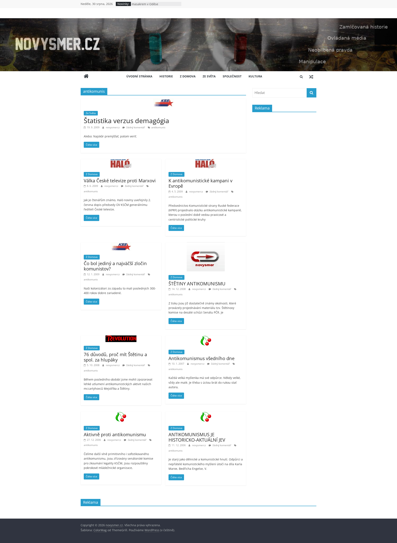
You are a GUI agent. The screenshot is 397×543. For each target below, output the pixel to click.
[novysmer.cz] (198, 20)
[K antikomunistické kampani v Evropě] (205, 161)
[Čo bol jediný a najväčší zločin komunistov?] (121, 245)
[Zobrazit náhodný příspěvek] (311, 76)
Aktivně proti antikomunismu (115, 434)
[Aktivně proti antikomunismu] (121, 414)
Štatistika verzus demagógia (126, 120)
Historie (166, 76)
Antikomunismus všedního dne (201, 358)
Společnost (232, 76)
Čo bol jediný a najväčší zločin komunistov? (115, 266)
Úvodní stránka (139, 76)
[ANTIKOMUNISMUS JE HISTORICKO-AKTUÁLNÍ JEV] (206, 414)
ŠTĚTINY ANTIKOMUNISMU (197, 283)
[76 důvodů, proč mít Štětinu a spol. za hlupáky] (120, 338)
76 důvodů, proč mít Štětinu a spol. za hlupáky (115, 357)
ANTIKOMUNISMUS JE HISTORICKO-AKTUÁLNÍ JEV (197, 437)
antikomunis (158, 127)
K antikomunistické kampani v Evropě (200, 183)
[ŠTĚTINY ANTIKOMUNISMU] (206, 245)
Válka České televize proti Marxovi (120, 180)
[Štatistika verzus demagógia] (163, 101)
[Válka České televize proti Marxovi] (121, 161)
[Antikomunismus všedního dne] (206, 338)
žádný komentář (135, 127)
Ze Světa (209, 76)
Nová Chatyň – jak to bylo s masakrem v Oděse (150, 6)
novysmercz (113, 127)
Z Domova (188, 76)
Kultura (255, 76)
